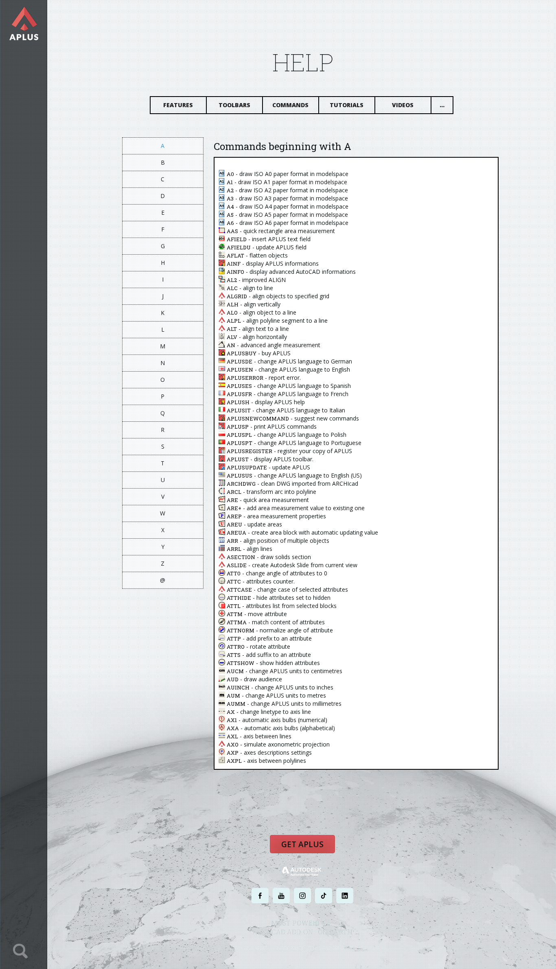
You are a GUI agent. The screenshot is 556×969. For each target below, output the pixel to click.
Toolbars (234, 105)
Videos (403, 105)
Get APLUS (302, 844)
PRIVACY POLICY (288, 948)
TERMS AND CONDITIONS (332, 948)
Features (178, 105)
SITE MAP (370, 948)
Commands (290, 105)
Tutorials (346, 105)
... (442, 105)
